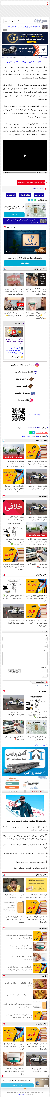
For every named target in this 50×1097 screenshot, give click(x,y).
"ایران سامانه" (21, 1094)
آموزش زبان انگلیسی (22, 393)
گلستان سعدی (22, 386)
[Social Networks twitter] (32, 200)
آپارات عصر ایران (23, 400)
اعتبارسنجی (45, 686)
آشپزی (40, 57)
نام (46, 635)
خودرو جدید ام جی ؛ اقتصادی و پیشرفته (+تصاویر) (28, 868)
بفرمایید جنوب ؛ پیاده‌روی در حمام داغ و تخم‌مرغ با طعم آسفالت (14, 341)
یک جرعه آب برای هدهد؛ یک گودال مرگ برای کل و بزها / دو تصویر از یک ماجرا (15, 350)
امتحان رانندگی (30, 436)
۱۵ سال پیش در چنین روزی (23, 372)
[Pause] (6, 251)
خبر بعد (38, 195)
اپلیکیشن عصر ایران (33, 414)
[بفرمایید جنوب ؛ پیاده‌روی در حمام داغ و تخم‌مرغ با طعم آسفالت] (14, 332)
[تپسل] (5, 227)
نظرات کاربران (25, 195)
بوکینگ (38, 686)
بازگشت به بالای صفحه (38, 745)
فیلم (23, 436)
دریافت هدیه (17, 1085)
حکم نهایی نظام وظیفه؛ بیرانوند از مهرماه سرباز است (26, 821)
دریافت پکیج (25, 263)
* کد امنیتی (44, 667)
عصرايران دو (45, 57)
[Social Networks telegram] (29, 200)
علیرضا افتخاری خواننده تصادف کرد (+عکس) (30, 862)
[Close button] (48, 1076)
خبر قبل (12, 195)
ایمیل (45, 643)
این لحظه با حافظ (22, 379)
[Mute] (9, 251)
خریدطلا (14, 214)
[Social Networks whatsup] (35, 200)
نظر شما (45, 631)
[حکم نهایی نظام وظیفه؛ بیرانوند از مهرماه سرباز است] (25, 805)
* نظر (45, 650)
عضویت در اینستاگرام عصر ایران (23, 365)
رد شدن (37, 436)
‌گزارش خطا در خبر (42, 433)
